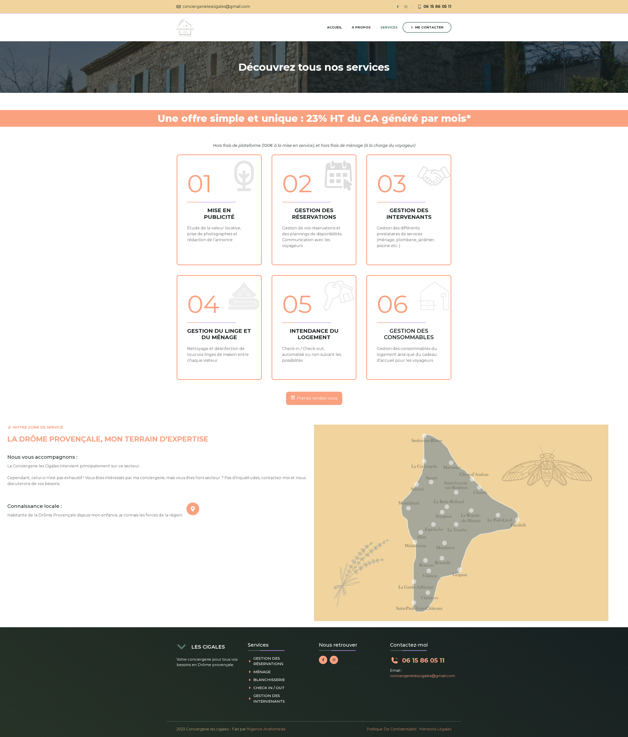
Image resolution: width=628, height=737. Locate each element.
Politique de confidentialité (392, 729)
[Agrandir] (602, 431)
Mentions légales (435, 729)
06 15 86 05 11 (437, 6)
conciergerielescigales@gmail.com (216, 6)
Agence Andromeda (266, 729)
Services (389, 27)
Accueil (334, 27)
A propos (361, 27)
